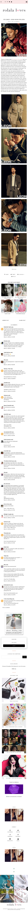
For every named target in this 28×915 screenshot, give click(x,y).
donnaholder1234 (7, 432)
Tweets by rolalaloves (14, 782)
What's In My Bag (14, 701)
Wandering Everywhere (9, 498)
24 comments (17, 21)
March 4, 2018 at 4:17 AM (9, 542)
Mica (5, 564)
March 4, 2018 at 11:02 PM (9, 594)
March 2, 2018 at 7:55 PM (9, 517)
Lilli (4, 472)
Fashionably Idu (7, 584)
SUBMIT (14, 645)
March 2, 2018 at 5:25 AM (9, 468)
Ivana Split (6, 450)
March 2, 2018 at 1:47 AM (9, 456)
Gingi (5, 555)
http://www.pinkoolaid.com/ (10, 541)
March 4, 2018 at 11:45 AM (9, 551)
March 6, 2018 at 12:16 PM (9, 604)
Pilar (5, 359)
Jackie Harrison (7, 352)
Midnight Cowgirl (7, 514)
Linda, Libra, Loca (10, 508)
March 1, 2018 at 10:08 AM (9, 378)
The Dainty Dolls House (9, 461)
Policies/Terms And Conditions (14, 909)
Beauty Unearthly (7, 405)
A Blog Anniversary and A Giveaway (14, 726)
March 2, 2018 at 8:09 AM (9, 479)
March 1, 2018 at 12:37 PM (9, 401)
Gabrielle (6, 382)
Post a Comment (6, 607)
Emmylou (6, 341)
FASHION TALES (7, 327)
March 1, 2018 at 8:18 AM (9, 355)
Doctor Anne (6, 504)
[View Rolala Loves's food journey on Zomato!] (14, 796)
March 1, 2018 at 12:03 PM (9, 391)
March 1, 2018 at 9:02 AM (9, 364)
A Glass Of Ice (12, 389)
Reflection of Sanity (12, 376)
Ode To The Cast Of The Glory (14, 752)
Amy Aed (6, 483)
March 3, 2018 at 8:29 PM (9, 529)
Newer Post (5, 320)
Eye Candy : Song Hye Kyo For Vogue (20, 298)
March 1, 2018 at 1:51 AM (9, 336)
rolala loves (13, 908)
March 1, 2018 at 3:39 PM (9, 410)
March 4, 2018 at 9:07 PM (9, 560)
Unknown (6, 395)
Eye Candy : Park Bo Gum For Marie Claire (7, 313)
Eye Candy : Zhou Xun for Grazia (14, 778)
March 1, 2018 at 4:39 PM (9, 435)
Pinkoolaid (6, 533)
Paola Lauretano (7, 439)
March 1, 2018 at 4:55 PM (9, 446)
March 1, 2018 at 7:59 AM (9, 348)
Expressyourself (7, 445)
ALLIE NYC (6, 414)
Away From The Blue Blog (9, 579)
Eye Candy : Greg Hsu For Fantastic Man (7, 298)
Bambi (5, 547)
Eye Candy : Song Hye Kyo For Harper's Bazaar (20, 313)
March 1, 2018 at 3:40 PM (9, 427)
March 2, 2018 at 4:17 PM (9, 510)
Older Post (22, 320)
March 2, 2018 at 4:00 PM (9, 500)
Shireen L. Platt (7, 368)
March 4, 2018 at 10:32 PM (9, 580)
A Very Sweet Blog (8, 598)
